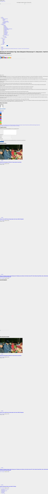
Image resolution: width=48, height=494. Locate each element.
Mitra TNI (2, 44)
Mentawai (5, 27)
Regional (2, 24)
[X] (1, 57)
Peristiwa (4, 23)
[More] (10, 57)
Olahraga (4, 19)
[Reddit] (3, 57)
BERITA (2, 160)
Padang (5, 26)
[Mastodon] (6, 57)
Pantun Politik (6, 21)
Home (2, 17)
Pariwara (4, 38)
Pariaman (5, 30)
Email (1, 137)
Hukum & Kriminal (5, 18)
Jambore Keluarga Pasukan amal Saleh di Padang (8, 486)
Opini (3, 40)
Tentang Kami (3, 491)
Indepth (4, 42)
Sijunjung (5, 34)
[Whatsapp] (9, 57)
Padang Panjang (6, 29)
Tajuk (3, 43)
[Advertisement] (21, 286)
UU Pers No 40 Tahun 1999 (4, 489)
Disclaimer (2, 492)
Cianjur (5, 36)
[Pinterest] (5, 57)
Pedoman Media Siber (4, 490)
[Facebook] (0, 57)
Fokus (3, 39)
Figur (3, 41)
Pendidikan (4, 22)
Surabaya (5, 37)
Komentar (1, 134)
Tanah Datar (5, 33)
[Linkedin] (4, 57)
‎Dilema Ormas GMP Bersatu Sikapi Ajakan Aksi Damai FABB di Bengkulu (12, 412)
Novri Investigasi (2, 55)
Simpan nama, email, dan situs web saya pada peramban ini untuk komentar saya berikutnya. (13, 140)
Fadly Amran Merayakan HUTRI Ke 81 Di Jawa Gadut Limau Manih (10, 162)
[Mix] (8, 57)
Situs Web (1, 138)
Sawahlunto (5, 32)
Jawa (3, 35)
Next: (9, 125)
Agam (5, 25)
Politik (3, 20)
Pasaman (5, 31)
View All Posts (2, 111)
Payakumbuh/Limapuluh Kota (8, 28)
